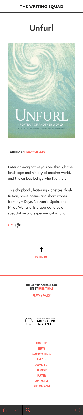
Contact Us (41, 380)
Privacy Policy (41, 295)
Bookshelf (41, 364)
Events (41, 359)
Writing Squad (41, 6)
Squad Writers (41, 353)
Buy (10, 225)
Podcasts (41, 370)
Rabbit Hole (45, 288)
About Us (41, 343)
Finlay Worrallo (34, 151)
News (41, 348)
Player (41, 375)
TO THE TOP (41, 256)
